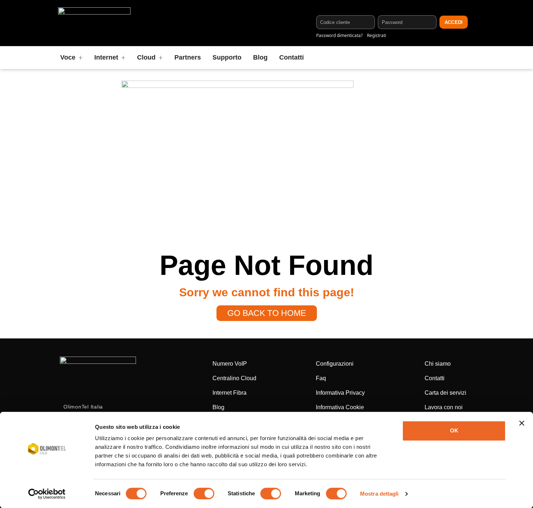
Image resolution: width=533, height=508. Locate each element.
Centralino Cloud (234, 378)
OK (454, 430)
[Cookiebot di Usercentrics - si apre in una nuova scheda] (47, 493)
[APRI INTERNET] (123, 57)
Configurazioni (335, 364)
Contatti (435, 378)
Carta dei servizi (445, 393)
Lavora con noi (444, 407)
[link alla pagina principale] (94, 23)
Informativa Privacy (340, 393)
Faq (321, 378)
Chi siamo (438, 364)
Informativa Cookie (340, 407)
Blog (218, 407)
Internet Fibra (229, 393)
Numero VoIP (229, 364)
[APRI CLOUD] (160, 57)
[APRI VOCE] (80, 57)
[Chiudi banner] (521, 423)
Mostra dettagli (379, 494)
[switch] (204, 493)
